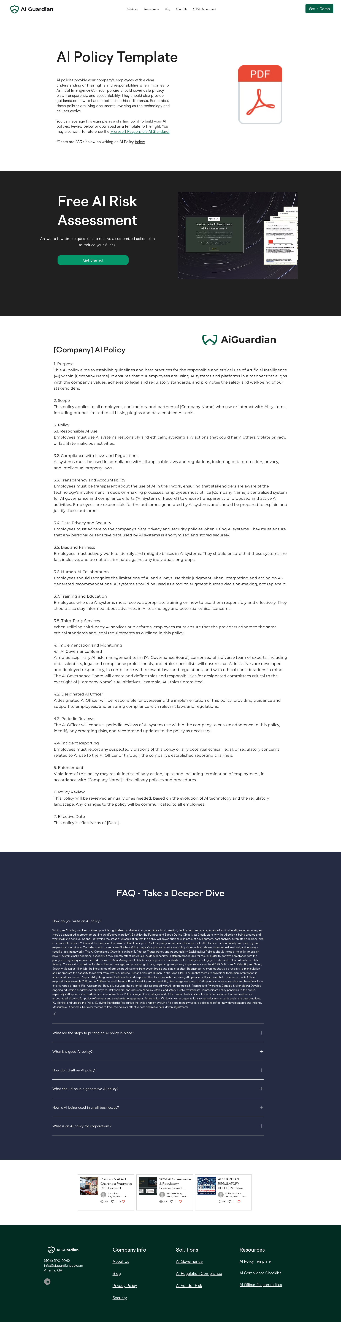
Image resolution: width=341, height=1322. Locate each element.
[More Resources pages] (158, 9)
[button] (54, 1014)
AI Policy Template (255, 1261)
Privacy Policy (125, 1285)
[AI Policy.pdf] (260, 95)
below (140, 141)
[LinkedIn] (47, 1281)
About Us (121, 1261)
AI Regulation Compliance (199, 1273)
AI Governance (189, 1261)
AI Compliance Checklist (260, 1272)
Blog (117, 1273)
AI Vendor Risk (189, 1285)
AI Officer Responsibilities (261, 1284)
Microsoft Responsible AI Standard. (139, 131)
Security (120, 1297)
